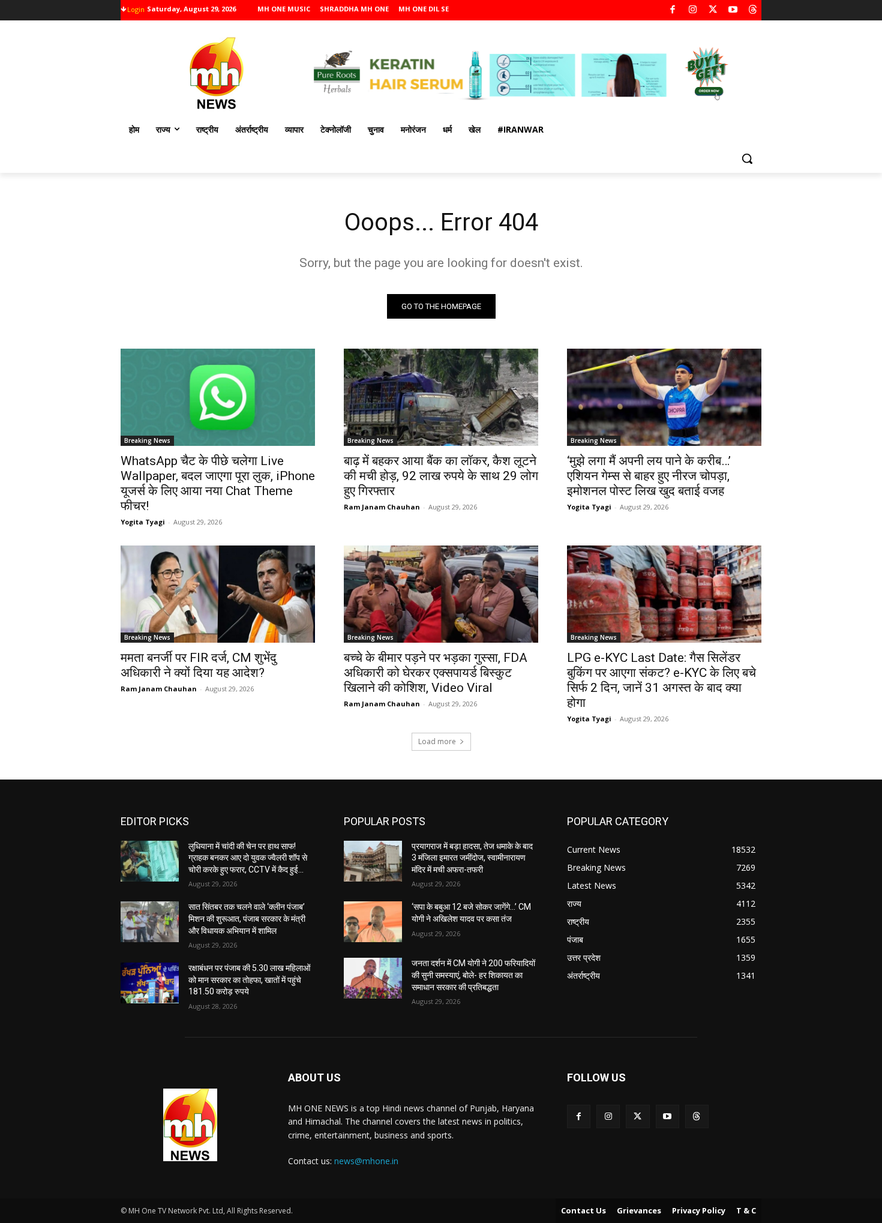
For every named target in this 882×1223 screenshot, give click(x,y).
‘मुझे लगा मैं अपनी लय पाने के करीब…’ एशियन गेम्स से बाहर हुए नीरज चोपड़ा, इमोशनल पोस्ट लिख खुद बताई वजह (649, 476)
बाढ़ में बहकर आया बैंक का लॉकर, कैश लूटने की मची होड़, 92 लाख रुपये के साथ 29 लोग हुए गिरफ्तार (441, 476)
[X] (713, 10)
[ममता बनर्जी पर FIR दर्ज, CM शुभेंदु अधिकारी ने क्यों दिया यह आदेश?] (218, 594)
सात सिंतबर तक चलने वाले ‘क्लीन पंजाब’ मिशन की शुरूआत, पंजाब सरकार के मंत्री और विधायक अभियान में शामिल (246, 918)
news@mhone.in (366, 1161)
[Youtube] (733, 10)
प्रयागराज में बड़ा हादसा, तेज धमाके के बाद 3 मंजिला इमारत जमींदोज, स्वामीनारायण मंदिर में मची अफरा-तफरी (472, 857)
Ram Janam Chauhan (382, 506)
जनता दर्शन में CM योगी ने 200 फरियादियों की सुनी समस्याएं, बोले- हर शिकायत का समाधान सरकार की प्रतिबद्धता (473, 974)
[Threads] (753, 10)
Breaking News (147, 440)
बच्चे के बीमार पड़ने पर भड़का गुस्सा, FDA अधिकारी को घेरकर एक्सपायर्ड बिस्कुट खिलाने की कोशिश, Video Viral (435, 673)
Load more (437, 741)
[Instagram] (692, 10)
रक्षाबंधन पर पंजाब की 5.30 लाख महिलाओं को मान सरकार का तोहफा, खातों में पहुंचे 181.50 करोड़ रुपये (249, 979)
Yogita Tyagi (143, 521)
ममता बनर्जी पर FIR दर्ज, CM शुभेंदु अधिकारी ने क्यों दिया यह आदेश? (199, 665)
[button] (747, 158)
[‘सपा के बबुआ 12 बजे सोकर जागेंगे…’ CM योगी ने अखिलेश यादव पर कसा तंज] (373, 921)
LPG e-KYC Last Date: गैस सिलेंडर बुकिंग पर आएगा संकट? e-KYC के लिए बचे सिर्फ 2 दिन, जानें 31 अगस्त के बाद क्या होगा (661, 680)
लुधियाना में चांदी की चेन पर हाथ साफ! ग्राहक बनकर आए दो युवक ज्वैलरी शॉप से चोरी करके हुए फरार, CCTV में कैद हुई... (247, 857)
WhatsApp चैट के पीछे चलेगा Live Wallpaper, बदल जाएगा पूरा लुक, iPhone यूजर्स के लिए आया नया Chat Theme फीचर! (218, 483)
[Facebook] (673, 10)
